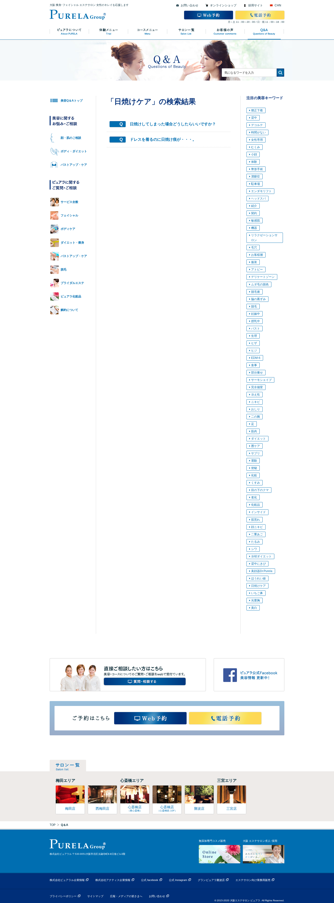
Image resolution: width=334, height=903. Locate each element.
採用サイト (255, 5)
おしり (255, 409)
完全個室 (257, 387)
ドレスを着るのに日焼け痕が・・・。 (163, 139)
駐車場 (255, 184)
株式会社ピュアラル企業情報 (67, 880)
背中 (254, 117)
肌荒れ (255, 519)
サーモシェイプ (261, 380)
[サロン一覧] (186, 31)
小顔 (254, 154)
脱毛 (254, 306)
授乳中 (255, 321)
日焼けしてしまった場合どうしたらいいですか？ (173, 124)
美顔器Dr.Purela (261, 571)
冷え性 (255, 394)
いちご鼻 (257, 593)
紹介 (254, 206)
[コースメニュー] (147, 31)
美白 (254, 608)
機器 (254, 228)
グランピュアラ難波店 (211, 880)
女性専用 (257, 139)
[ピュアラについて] (69, 31)
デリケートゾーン (263, 277)
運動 (254, 460)
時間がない (258, 132)
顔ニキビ (257, 527)
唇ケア (255, 446)
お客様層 (257, 255)
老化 (254, 497)
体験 (254, 162)
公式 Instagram (178, 880)
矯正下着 (257, 110)
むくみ (255, 147)
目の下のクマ (260, 490)
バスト (255, 328)
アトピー (257, 269)
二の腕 (255, 416)
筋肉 (254, 431)
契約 (254, 213)
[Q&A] (264, 31)
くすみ (255, 482)
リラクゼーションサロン (264, 238)
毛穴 (254, 247)
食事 (254, 365)
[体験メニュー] (108, 31)
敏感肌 (255, 220)
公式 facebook (149, 880)
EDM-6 (255, 358)
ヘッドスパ (258, 198)
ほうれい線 (258, 578)
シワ (254, 549)
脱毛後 (255, 291)
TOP (53, 825)
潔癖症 (255, 176)
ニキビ (255, 402)
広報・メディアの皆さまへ (126, 896)
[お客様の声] (225, 31)
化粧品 (255, 504)
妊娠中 (255, 314)
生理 (254, 336)
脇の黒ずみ (258, 299)
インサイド (258, 512)
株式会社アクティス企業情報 (112, 880)
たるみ (255, 541)
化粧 (254, 475)
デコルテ (257, 125)
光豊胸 (255, 600)
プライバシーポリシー (63, 896)
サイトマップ (95, 896)
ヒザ (254, 343)
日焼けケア (258, 585)
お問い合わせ (189, 5)
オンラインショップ (223, 5)
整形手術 (257, 169)
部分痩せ (257, 372)
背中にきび (258, 563)
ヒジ (254, 350)
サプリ (255, 453)
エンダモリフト (261, 191)
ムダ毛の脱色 (260, 284)
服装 (254, 262)
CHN (278, 5)
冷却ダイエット (261, 556)
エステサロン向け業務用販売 (252, 880)
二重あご (257, 534)
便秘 (254, 468)
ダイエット (258, 438)
